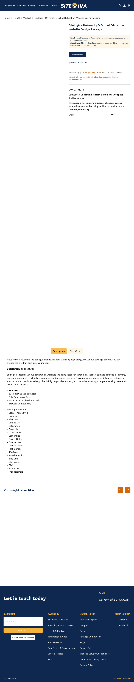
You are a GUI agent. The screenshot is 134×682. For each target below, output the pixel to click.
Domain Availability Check (93, 659)
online (102, 106)
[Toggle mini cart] (129, 5)
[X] (84, 115)
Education (86, 94)
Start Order (77, 54)
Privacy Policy (86, 665)
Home (7, 17)
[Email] (112, 115)
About (54, 5)
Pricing (31, 5)
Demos (41, 5)
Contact (21, 5)
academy (79, 102)
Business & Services (58, 619)
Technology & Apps (57, 636)
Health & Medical (22, 17)
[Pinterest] (95, 115)
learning (93, 106)
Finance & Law (55, 642)
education (74, 106)
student (120, 106)
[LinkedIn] (90, 115)
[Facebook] (79, 115)
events (84, 106)
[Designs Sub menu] (14, 5)
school (111, 106)
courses (117, 102)
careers (89, 102)
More (50, 659)
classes (98, 102)
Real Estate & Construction (61, 648)
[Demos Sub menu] (47, 5)
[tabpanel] (67, 415)
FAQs (82, 642)
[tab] (58, 351)
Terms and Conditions (121, 678)
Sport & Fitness (55, 653)
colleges (107, 102)
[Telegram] (101, 115)
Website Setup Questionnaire (95, 653)
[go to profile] (124, 5)
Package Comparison (90, 636)
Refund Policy (87, 648)
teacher (73, 109)
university (83, 109)
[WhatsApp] (107, 115)
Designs (8, 5)
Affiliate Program (88, 619)
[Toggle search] (120, 5)
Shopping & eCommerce (60, 625)
